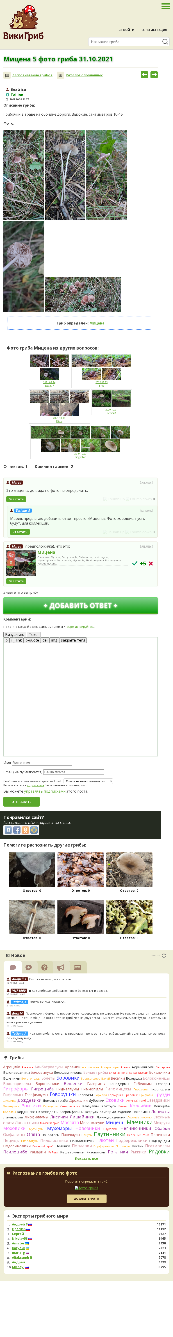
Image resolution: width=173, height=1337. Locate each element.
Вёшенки (73, 1083)
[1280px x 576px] (83, 294)
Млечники (140, 1122)
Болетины (11, 1078)
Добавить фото (86, 1199)
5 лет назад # (146, 482)
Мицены (116, 1122)
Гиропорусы (160, 1089)
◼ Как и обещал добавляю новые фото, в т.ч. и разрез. (68, 991)
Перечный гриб (138, 1135)
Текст (34, 634)
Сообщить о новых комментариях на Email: (32, 781)
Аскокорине (90, 1067)
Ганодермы (119, 1083)
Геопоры (163, 1084)
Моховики (14, 1128)
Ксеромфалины (72, 1112)
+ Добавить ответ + (80, 605)
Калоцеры (50, 1106)
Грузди (162, 1094)
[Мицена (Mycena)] (21, 563)
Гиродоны (141, 1089)
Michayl (18, 1267)
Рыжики (138, 1152)
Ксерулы (91, 1112)
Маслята (70, 1122)
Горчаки (101, 1095)
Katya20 (18, 1248)
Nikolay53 (20, 1238)
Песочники (160, 1134)
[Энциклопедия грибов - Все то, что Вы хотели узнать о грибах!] (23, 23)
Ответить (16, 499)
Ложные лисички (140, 1117)
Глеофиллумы (36, 1094)
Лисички (59, 1117)
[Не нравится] (139, 499)
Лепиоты (160, 1111)
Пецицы (11, 1140)
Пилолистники (54, 1140)
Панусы (87, 1135)
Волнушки (134, 1078)
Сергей (18, 1233)
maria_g (18, 1252)
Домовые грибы (55, 1100)
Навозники (87, 1128)
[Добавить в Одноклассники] (25, 830)
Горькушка (115, 1095)
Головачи (85, 1095)
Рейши (53, 1152)
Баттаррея (163, 1067)
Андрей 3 (20, 1224)
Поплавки (82, 1145)
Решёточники (72, 1152)
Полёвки (62, 1146)
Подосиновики (17, 1145)
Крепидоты (48, 1111)
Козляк (123, 1106)
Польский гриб (43, 1146)
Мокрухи (162, 1122)
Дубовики (96, 1100)
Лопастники (27, 1122)
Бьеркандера (90, 1078)
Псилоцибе (15, 1152)
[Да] (135, 563)
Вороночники (47, 1083)
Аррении (72, 1066)
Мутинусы (36, 1129)
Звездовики (158, 1100)
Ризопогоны (95, 1152)
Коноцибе (162, 1106)
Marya (16, 482)
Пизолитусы (30, 1141)
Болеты (48, 1078)
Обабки (162, 1128)
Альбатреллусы (48, 1066)
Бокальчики (159, 1072)
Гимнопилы (92, 1089)
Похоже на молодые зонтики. (50, 979)
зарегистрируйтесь (80, 627)
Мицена (97, 323)
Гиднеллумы (67, 1089)
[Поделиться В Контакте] (8, 830)
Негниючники (135, 1128)
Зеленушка (11, 1106)
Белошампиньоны (68, 1072)
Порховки (123, 1146)
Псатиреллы (157, 1145)
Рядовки (159, 1151)
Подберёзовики (132, 1140)
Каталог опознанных (84, 75)
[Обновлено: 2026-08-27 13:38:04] (164, 955)
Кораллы (9, 1112)
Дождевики (29, 1100)
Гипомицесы (118, 1089)
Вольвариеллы (17, 1083)
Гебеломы (143, 1083)
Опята (33, 1134)
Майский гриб (49, 1123)
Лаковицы (141, 1111)
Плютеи (105, 1140)
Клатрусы (108, 1106)
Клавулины (90, 1106)
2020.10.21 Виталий (111, 411)
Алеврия (27, 1067)
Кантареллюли (70, 1106)
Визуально (14, 634)
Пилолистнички (82, 1141)
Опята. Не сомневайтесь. (48, 1002)
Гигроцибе (42, 1089)
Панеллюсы (50, 1135)
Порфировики (103, 1146)
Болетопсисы (30, 1078)
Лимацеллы (13, 1117)
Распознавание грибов (32, 75)
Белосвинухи (42, 1072)
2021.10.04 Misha (59, 419)
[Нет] (151, 563)
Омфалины (14, 1134)
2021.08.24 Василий (49, 384)
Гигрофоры (16, 1089)
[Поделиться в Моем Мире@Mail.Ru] (34, 830)
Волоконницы (156, 1078)
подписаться (35, 785)
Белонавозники (16, 1072)
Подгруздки (159, 1140)
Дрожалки (78, 1100)
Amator (18, 1243)
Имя (7, 762)
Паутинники (109, 1134)
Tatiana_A (23, 510)
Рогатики (118, 1152)
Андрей (18, 1262)
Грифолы (146, 1095)
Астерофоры (110, 1067)
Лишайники (82, 1117)
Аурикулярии (143, 1067)
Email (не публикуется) (22, 772)
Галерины (96, 1083)
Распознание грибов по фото (44, 1173)
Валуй (105, 1078)
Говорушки (63, 1094)
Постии (137, 1146)
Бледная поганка (120, 1073)
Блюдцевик (140, 1073)
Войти (128, 30)
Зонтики (31, 1106)
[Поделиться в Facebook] (16, 830)
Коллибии (141, 1106)
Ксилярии (108, 1111)
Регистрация (156, 30)
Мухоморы (59, 1128)
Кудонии (124, 1112)
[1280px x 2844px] (23, 175)
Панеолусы (70, 1134)
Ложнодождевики (111, 1117)
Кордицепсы (27, 1112)
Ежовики (115, 1100)
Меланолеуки (92, 1122)
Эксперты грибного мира (40, 1216)
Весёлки (118, 1078)
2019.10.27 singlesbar (80, 455)
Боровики (68, 1077)
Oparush (19, 1229)
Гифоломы (13, 1094)
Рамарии (38, 1152)
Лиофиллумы (36, 1117)
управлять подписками (45, 791)
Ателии (125, 1067)
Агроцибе (11, 1066)
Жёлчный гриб (136, 1101)
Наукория (110, 1129)
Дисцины (9, 1101)
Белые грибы (95, 1072)
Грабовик (131, 1095)
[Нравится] (114, 499)
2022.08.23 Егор (102, 384)
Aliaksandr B (22, 1257)
